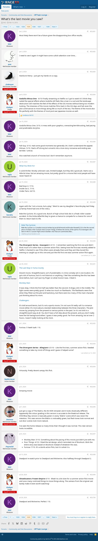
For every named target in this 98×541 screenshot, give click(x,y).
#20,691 (92, 264)
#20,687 (92, 162)
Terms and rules (70, 534)
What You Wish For (27, 166)
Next (54, 27)
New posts (5, 11)
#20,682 (92, 52)
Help (91, 534)
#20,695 (92, 387)
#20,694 (92, 367)
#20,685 (92, 121)
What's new (18, 7)
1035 (28, 27)
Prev (5, 27)
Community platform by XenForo (49, 539)
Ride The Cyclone (28, 225)
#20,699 (92, 475)
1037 (39, 27)
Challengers (24, 300)
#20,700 (92, 497)
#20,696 (92, 407)
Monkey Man (24, 283)
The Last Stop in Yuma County (31, 268)
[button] (24, 7)
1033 (17, 27)
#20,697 (92, 434)
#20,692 (92, 323)
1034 (23, 27)
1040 (47, 27)
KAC (4, 22)
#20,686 (92, 142)
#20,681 (92, 31)
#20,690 (92, 241)
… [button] (13, 27)
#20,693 (92, 344)
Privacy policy (83, 534)
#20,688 (92, 182)
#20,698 (92, 454)
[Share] (87, 31)
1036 (33, 27)
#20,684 (92, 95)
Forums (6, 7)
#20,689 (92, 202)
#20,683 (92, 72)
